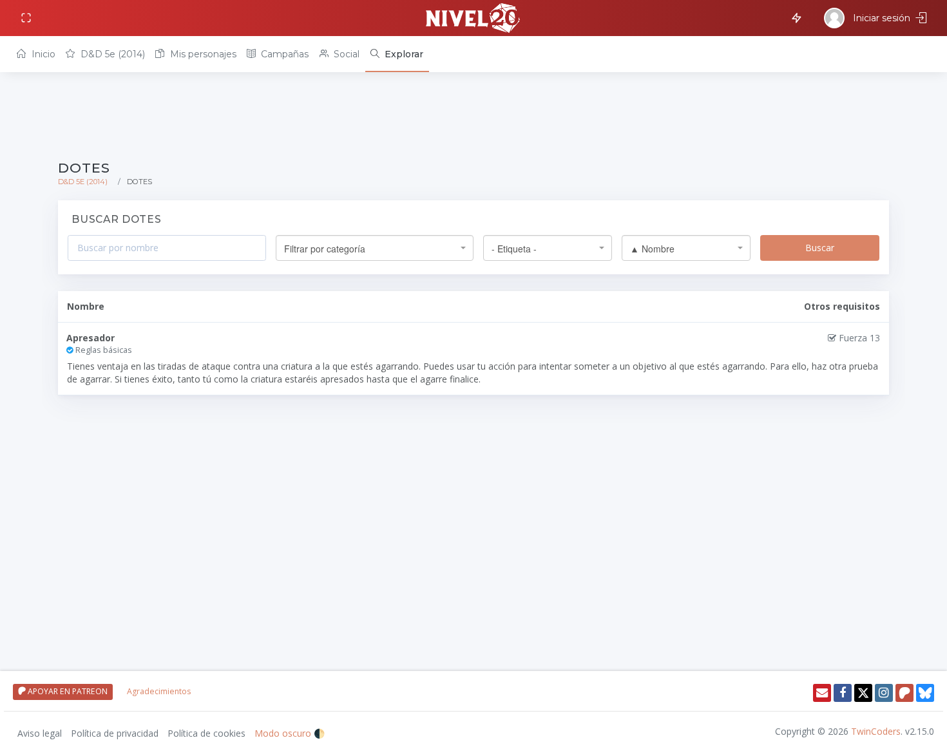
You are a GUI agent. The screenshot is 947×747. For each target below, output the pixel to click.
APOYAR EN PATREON (67, 691)
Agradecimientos (159, 691)
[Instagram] (884, 693)
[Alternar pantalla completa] (27, 18)
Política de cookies (206, 733)
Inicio (42, 54)
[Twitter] (863, 693)
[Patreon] (904, 693)
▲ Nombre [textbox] (652, 248)
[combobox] (375, 248)
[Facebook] (843, 693)
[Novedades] (794, 17)
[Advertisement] (444, 117)
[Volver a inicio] (473, 18)
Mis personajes (201, 54)
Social (345, 54)
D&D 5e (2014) (111, 54)
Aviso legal (39, 733)
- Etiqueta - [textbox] (514, 248)
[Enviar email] (822, 693)
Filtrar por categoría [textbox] (324, 248)
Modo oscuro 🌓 (289, 733)
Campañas (283, 54)
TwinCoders (876, 731)
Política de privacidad (114, 733)
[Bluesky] (925, 693)
